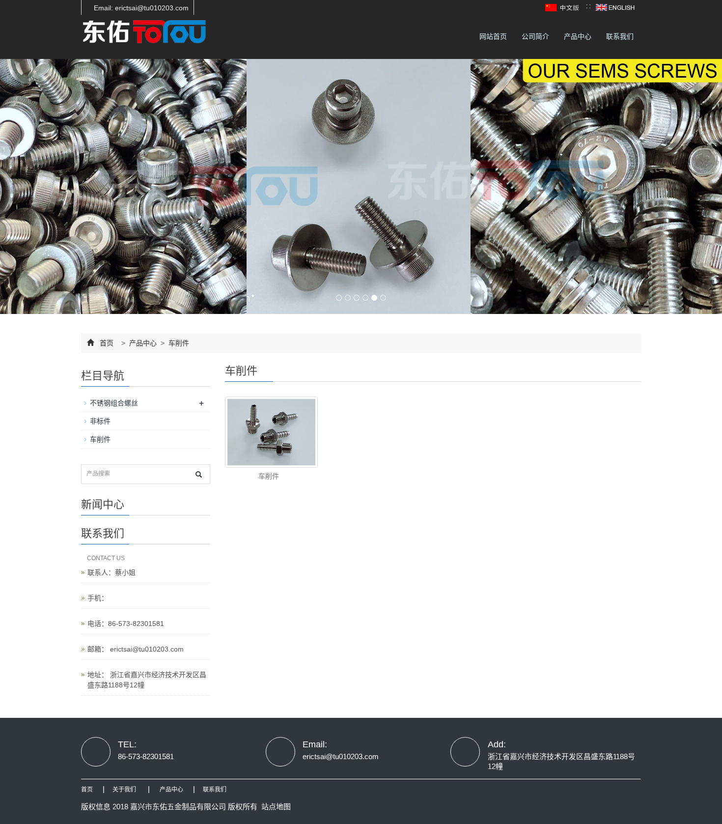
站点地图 (276, 806)
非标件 (100, 421)
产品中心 (577, 36)
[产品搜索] (199, 474)
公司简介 (535, 36)
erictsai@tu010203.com (146, 649)
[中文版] (563, 6)
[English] (615, 6)
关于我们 (124, 789)
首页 (106, 343)
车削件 (178, 343)
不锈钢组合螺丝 (114, 403)
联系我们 (620, 36)
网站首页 (493, 36)
